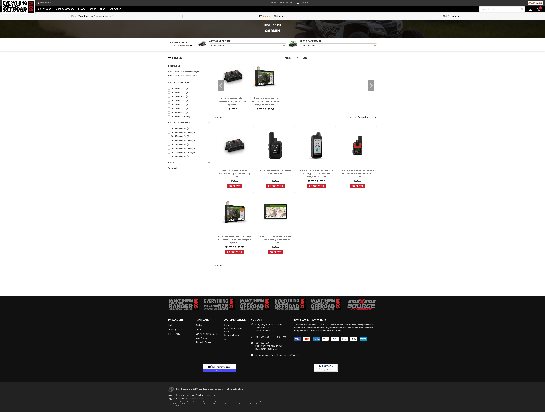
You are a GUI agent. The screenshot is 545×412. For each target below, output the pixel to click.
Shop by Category (65, 9)
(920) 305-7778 (262, 343)
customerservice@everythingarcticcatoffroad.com (278, 355)
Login (170, 325)
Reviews (199, 325)
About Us (200, 329)
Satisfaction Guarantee (206, 334)
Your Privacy (201, 338)
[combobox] (247, 45)
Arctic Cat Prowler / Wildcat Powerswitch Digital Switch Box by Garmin (233, 101)
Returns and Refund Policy (233, 330)
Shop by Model (45, 9)
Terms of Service (203, 342)
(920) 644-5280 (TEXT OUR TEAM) (271, 337)
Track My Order (175, 329)
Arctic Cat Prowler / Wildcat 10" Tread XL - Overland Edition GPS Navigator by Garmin (264, 101)
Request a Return (231, 335)
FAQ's (226, 339)
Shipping (227, 325)
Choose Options (275, 186)
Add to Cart (234, 186)
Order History (174, 334)
